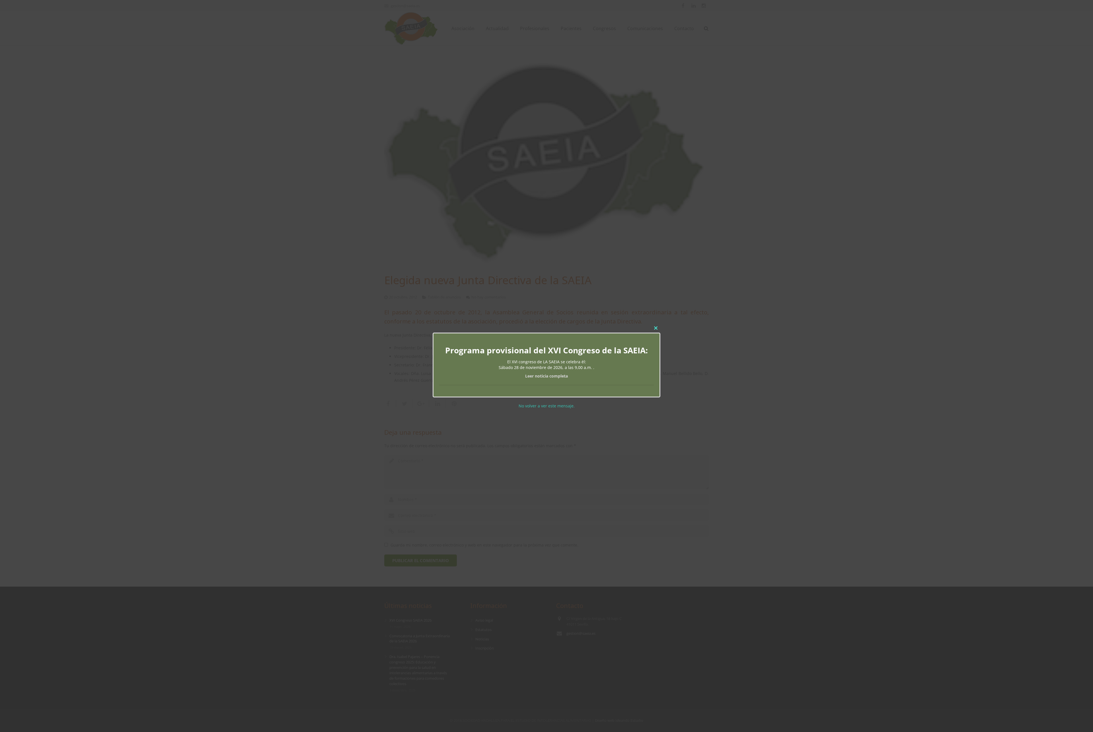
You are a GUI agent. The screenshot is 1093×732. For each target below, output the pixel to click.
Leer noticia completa (546, 376)
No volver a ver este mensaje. (547, 405)
